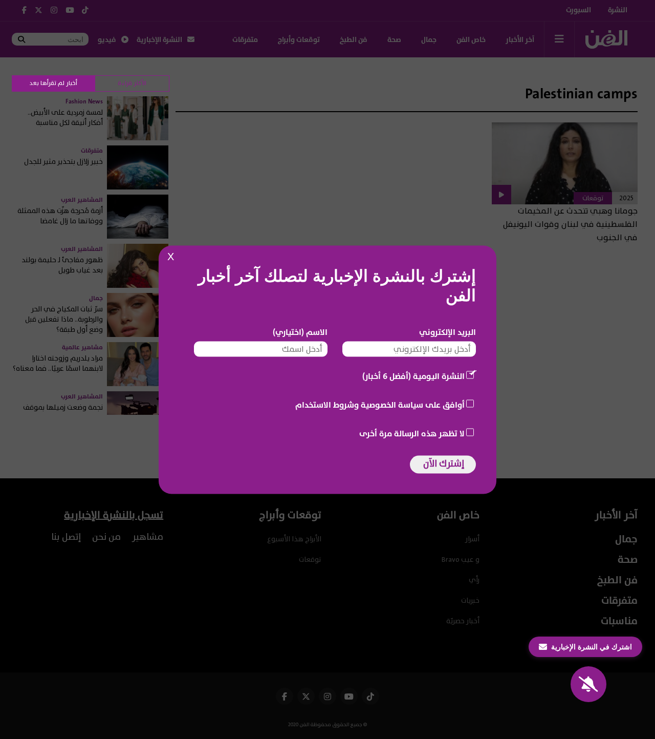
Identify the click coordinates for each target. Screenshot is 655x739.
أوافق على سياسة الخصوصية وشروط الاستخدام (380, 404)
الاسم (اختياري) (300, 332)
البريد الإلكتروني (447, 332)
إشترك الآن (443, 463)
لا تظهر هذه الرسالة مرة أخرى (412, 433)
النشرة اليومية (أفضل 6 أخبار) (413, 376)
